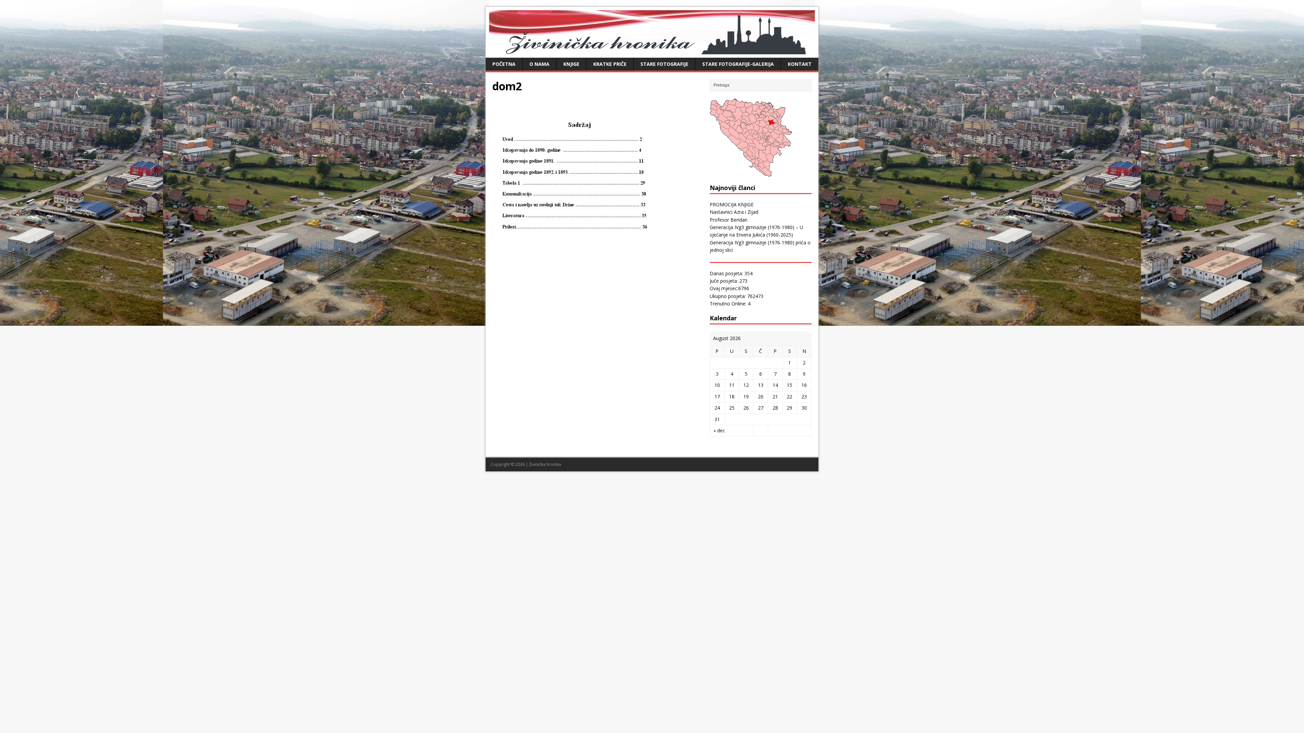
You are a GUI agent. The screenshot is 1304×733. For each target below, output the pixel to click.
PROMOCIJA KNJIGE (732, 204)
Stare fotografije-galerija (738, 64)
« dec (719, 430)
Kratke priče (610, 64)
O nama (539, 64)
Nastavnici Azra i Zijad (734, 212)
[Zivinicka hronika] (652, 50)
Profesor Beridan (728, 220)
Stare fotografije (664, 64)
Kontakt (800, 64)
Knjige (571, 64)
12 (746, 385)
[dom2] (581, 284)
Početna (503, 64)
